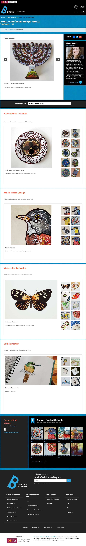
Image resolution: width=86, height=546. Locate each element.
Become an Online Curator (35, 510)
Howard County (70, 45)
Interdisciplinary (12, 520)
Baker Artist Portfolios (13, 9)
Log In (29, 501)
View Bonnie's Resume (73, 82)
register (11, 29)
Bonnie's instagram (12, 425)
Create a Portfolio (32, 505)
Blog (68, 503)
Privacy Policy (47, 527)
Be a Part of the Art (32, 496)
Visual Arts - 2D (11, 512)
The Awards (51, 495)
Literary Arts (11, 503)
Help (68, 507)
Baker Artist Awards (53, 499)
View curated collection (37, 461)
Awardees (50, 503)
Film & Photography (13, 499)
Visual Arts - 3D (11, 516)
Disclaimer (35, 527)
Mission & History (72, 499)
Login (82, 7)
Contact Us (70, 512)
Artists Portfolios (11, 17)
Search (69, 480)
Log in (5, 29)
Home (3, 17)
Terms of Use (60, 527)
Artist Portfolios (13, 495)
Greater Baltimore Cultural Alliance (9, 2)
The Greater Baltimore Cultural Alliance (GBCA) (45, 536)
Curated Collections (33, 514)
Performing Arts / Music (14, 507)
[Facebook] (74, 37)
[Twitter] (77, 37)
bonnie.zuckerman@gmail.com (11, 432)
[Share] (80, 37)
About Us (69, 495)
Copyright (24, 527)
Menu (82, 12)
